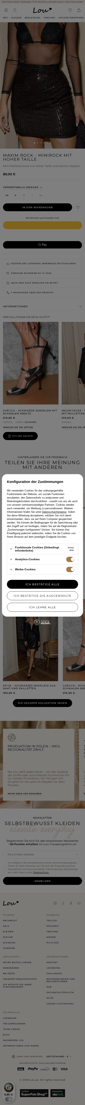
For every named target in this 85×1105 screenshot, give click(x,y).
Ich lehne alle (42, 607)
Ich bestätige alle (43, 584)
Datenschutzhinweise (54, 511)
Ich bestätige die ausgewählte (42, 596)
